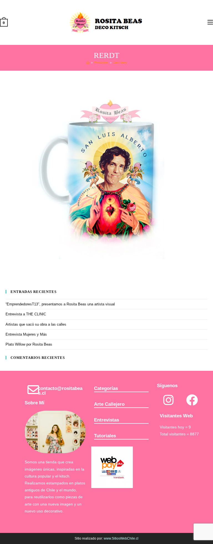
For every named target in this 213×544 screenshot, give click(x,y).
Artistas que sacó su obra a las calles (36, 324)
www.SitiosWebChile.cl (121, 538)
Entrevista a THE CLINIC (26, 314)
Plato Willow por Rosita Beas (29, 344)
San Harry (120, 62)
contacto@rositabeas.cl (60, 391)
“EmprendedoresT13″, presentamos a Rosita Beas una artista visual (60, 304)
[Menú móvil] (210, 22)
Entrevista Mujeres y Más (26, 334)
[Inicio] (87, 62)
